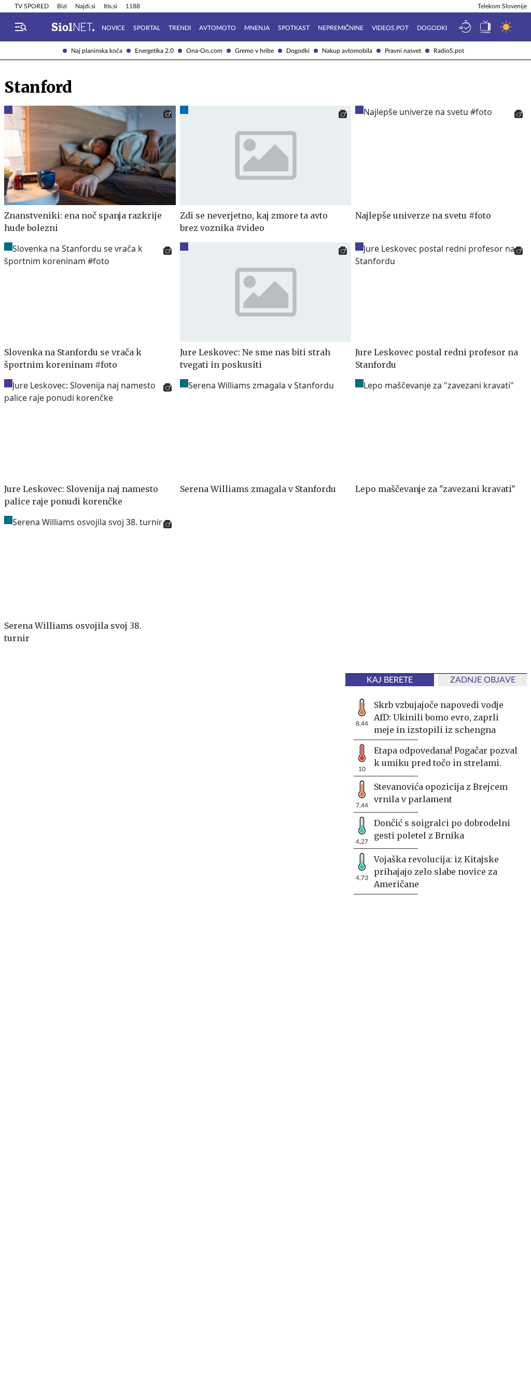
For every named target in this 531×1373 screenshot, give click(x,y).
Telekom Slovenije (502, 6)
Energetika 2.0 (154, 51)
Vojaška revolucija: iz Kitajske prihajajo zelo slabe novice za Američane (436, 871)
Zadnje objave (482, 680)
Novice (113, 28)
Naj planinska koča (96, 51)
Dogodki (298, 51)
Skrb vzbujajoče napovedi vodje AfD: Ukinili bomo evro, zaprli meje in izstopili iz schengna (439, 717)
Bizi (62, 6)
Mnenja (257, 28)
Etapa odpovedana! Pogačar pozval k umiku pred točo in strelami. (446, 756)
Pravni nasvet (403, 51)
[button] (21, 27)
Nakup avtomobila (347, 51)
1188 (132, 6)
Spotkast (294, 28)
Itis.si (110, 6)
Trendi (180, 28)
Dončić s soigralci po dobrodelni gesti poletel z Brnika (442, 829)
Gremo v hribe (254, 51)
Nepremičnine (341, 28)
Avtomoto (217, 28)
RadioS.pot (449, 51)
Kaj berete (390, 680)
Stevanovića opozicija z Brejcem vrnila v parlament (441, 793)
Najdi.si (85, 6)
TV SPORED (32, 6)
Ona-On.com (204, 51)
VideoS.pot (390, 28)
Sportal (146, 28)
